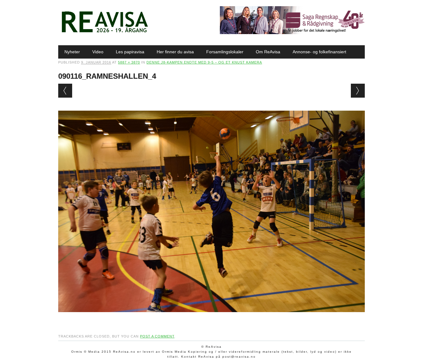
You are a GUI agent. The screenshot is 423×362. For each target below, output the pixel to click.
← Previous (65, 91)
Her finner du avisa (175, 51)
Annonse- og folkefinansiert (319, 51)
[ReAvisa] (104, 32)
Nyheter (72, 51)
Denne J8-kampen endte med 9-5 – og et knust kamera (204, 62)
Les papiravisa (130, 51)
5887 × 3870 (129, 62)
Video (97, 51)
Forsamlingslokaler (224, 51)
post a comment (157, 336)
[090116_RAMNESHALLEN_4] (211, 318)
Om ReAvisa (268, 51)
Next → (358, 91)
